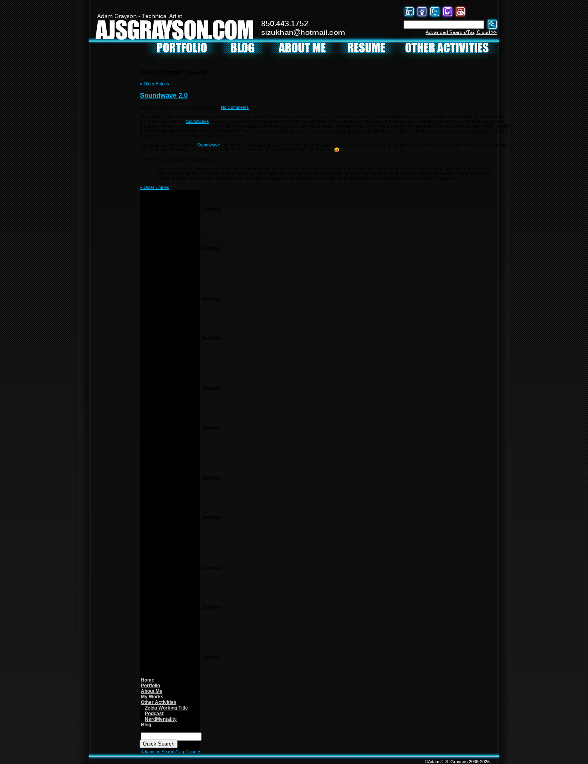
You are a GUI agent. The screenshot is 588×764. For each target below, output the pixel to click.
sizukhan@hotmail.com (303, 32)
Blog (146, 725)
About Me (151, 691)
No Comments (235, 107)
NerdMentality (161, 719)
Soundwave (197, 121)
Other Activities (158, 702)
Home (147, 680)
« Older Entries (154, 83)
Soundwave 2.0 (164, 95)
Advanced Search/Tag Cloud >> (461, 32)
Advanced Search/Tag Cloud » (170, 751)
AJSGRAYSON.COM (174, 29)
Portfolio (150, 685)
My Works (152, 697)
